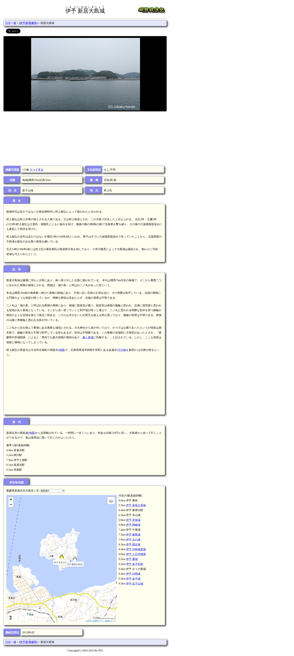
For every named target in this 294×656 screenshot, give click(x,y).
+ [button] (11, 499)
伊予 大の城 (133, 539)
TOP (7, 23)
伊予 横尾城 (133, 534)
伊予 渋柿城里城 (136, 549)
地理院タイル (98, 620)
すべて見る (36, 169)
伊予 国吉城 (133, 544)
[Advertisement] (85, 138)
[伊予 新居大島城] (62, 556)
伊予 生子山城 (134, 583)
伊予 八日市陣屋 (136, 554)
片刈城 (122, 349)
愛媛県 (33, 23)
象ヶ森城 (88, 337)
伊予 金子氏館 (134, 564)
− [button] (11, 504)
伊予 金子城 (133, 578)
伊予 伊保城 (133, 520)
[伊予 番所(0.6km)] (75, 558)
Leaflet (88, 620)
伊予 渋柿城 (133, 573)
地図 (61, 349)
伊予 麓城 (132, 559)
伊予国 (24, 23)
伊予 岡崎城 (133, 524)
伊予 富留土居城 (136, 505)
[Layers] (111, 500)
